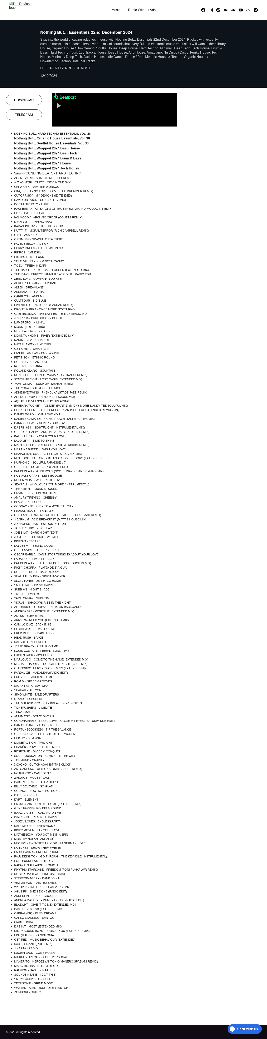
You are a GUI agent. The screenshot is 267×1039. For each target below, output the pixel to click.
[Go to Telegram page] (256, 10)
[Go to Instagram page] (212, 10)
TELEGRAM (24, 115)
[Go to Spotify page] (220, 10)
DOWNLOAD (24, 100)
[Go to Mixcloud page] (250, 10)
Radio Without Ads (142, 10)
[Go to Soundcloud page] (235, 10)
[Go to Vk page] (227, 10)
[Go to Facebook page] (205, 10)
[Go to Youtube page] (242, 10)
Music (116, 10)
